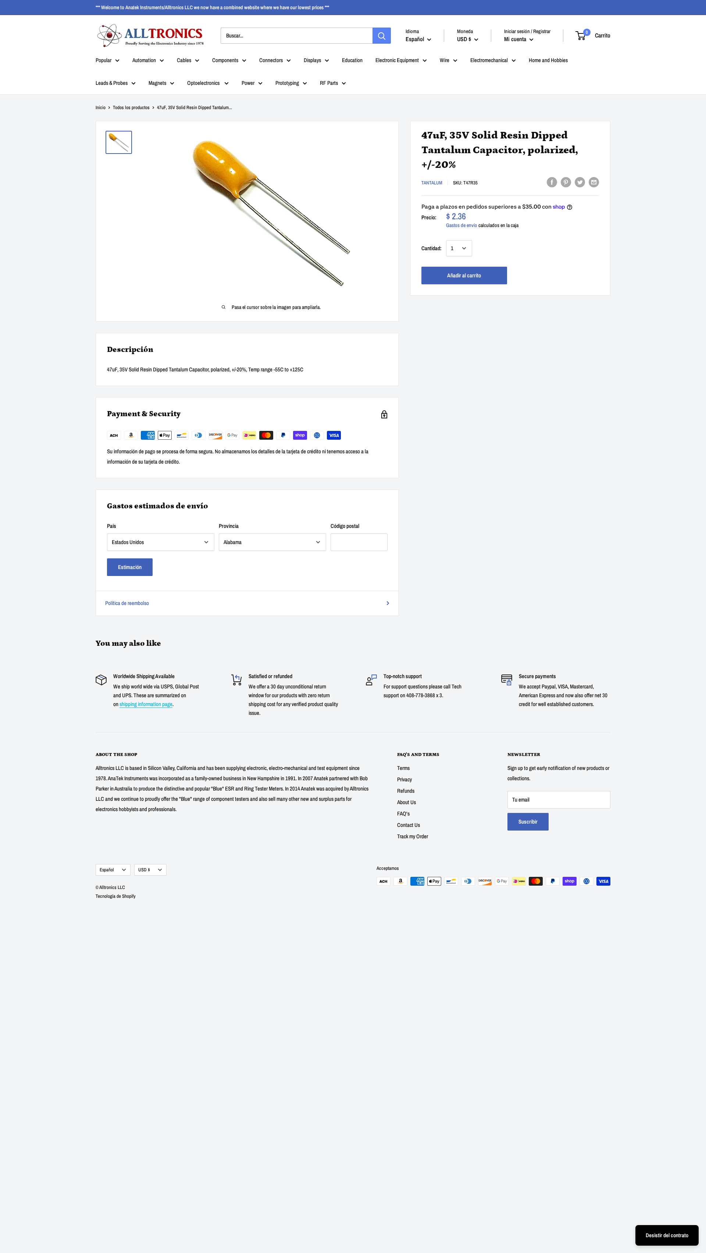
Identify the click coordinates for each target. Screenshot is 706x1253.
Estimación (130, 567)
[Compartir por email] (594, 182)
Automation (144, 60)
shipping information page (146, 704)
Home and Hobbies (548, 60)
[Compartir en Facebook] (552, 182)
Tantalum (431, 183)
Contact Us (408, 825)
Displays (312, 60)
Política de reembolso (127, 603)
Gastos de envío (461, 225)
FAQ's (403, 813)
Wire (444, 60)
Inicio (101, 107)
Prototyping (287, 83)
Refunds (405, 791)
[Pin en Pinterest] (566, 182)
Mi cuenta (516, 39)
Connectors (271, 60)
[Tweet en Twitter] (580, 182)
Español (107, 870)
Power (248, 83)
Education (352, 60)
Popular (103, 60)
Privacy (404, 779)
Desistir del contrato (667, 1235)
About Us (406, 802)
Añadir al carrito (464, 275)
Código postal (345, 526)
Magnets (157, 83)
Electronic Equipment (397, 60)
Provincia (229, 526)
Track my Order (412, 836)
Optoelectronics (204, 83)
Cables (184, 60)
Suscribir (528, 821)
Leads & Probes (112, 83)
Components (225, 60)
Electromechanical (489, 60)
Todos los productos (131, 107)
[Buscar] (381, 36)
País (111, 526)
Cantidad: (431, 248)
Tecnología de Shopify (116, 896)
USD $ (144, 870)
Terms (403, 768)
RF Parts (329, 83)
